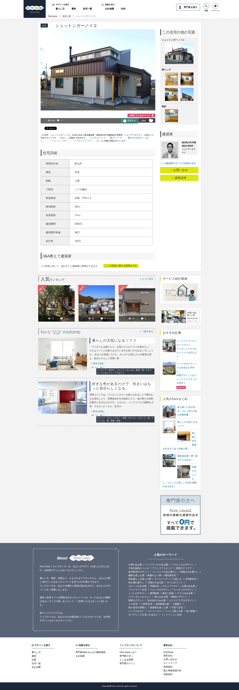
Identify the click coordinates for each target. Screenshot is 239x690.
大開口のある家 (156, 582)
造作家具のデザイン (138, 571)
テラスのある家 (185, 593)
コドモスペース (98, 137)
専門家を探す (190, 7)
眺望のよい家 (154, 575)
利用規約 (168, 666)
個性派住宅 (170, 575)
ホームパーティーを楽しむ (168, 579)
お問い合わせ (170, 659)
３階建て (176, 604)
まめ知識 (109, 8)
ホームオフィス (175, 582)
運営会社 (168, 655)
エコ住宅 (133, 604)
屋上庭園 (190, 611)
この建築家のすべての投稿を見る (179, 163)
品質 (34, 659)
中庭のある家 (135, 564)
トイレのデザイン (137, 593)
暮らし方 (60, 8)
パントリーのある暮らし (164, 571)
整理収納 (154, 593)
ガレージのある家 (137, 586)
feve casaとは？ (128, 652)
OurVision (168, 652)
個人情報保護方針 (172, 670)
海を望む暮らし (136, 582)
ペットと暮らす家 (174, 611)
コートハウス (154, 611)
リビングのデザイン (160, 589)
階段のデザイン (136, 600)
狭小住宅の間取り (137, 607)
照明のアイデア (184, 568)
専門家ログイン (127, 663)
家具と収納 (168, 593)
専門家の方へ (126, 656)
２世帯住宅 (146, 604)
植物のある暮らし (189, 571)
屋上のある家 (161, 596)
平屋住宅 (154, 586)
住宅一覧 (87, 8)
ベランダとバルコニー (139, 596)
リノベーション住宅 (171, 614)
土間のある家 (188, 586)
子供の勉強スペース (138, 568)
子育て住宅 (177, 607)
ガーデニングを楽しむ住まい (143, 614)
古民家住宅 (190, 579)
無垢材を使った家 (159, 607)
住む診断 (36, 667)
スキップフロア (170, 586)
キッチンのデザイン (184, 589)
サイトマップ (170, 663)
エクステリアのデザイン (181, 600)
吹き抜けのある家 (157, 600)
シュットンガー (59, 140)
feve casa (52, 16)
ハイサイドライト (83, 140)
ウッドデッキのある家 (156, 564)
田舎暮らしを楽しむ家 (139, 579)
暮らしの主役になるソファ (114, 340)
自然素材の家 (162, 604)
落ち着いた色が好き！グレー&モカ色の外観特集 (187, 411)
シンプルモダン (136, 611)
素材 (74, 8)
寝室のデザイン (179, 596)
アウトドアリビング (162, 568)
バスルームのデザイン (182, 564)
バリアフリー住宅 (137, 589)
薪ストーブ (116, 137)
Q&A (123, 8)
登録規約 (168, 674)
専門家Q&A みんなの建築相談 (91, 652)
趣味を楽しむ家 (136, 575)
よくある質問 (126, 659)
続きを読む (98, 363)
